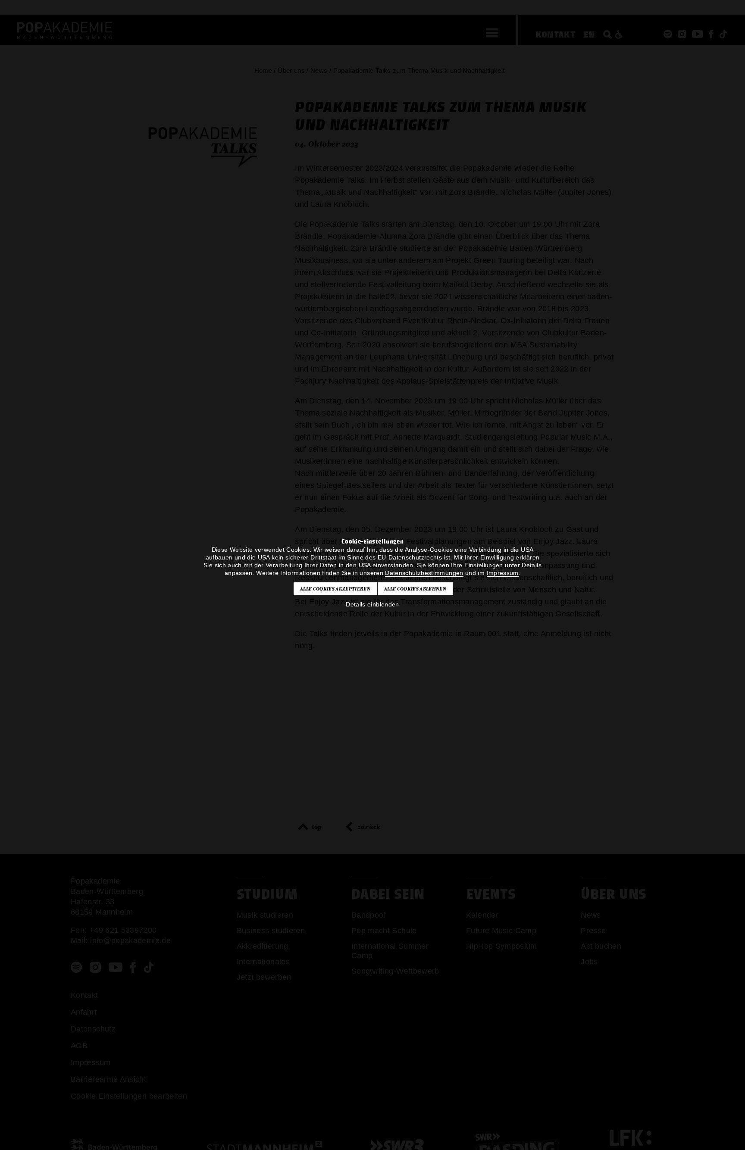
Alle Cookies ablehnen (415, 589)
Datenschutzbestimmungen (424, 572)
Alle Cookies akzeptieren (335, 589)
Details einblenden (372, 604)
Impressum (503, 572)
